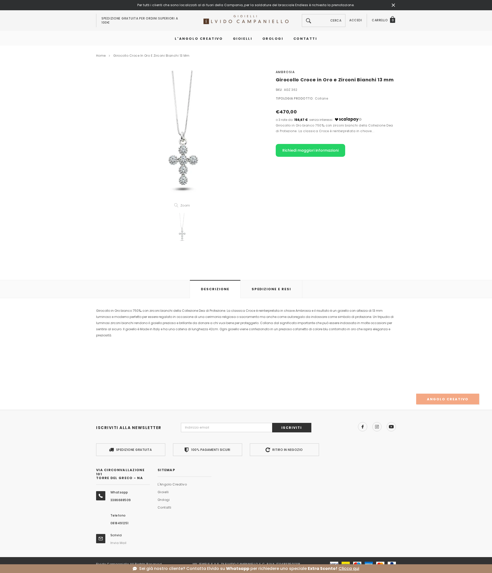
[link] (182, 228)
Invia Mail (118, 543)
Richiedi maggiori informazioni (310, 150)
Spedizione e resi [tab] (271, 289)
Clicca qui (349, 568)
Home (101, 55)
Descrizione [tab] (215, 289)
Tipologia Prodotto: (295, 98)
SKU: (279, 90)
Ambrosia (285, 72)
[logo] (246, 19)
